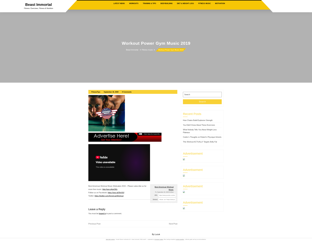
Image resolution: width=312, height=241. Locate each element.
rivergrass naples (159, 239)
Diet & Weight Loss (185, 3)
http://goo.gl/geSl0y (109, 189)
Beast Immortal (38, 5)
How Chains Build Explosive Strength (198, 120)
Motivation (220, 3)
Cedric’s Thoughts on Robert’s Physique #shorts (202, 137)
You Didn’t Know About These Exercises (199, 125)
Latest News (119, 3)
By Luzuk (156, 234)
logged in (102, 213)
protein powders (180, 239)
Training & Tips (149, 3)
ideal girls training (110, 239)
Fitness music (204, 3)
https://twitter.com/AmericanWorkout (109, 196)
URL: (156, 195)
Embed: (155, 199)
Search (202, 102)
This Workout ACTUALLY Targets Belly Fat (200, 142)
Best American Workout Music (164, 188)
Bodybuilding (167, 3)
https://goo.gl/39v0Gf (116, 193)
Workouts (133, 3)
